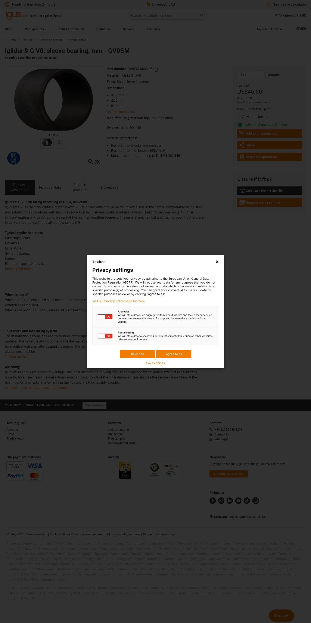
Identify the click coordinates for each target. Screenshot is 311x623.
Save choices (155, 363)
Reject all (137, 354)
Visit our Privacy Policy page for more (118, 301)
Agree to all (174, 354)
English (98, 261)
